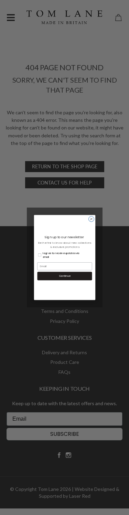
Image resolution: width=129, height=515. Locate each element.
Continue (64, 276)
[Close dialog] (91, 219)
